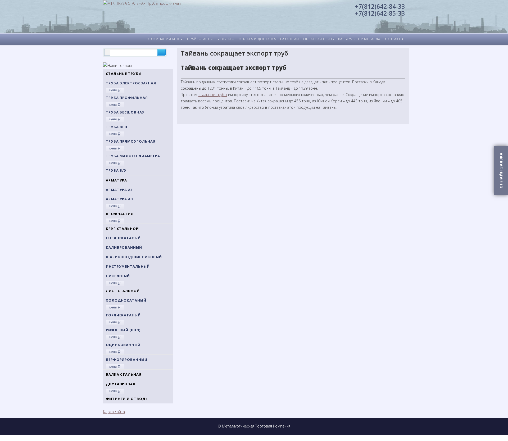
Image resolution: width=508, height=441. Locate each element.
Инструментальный (127, 266)
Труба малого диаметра (133, 155)
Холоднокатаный (126, 300)
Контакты (393, 39)
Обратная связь (318, 39)
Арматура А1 (119, 189)
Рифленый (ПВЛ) (123, 330)
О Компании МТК (163, 39)
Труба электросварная (131, 83)
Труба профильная (127, 97)
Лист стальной (123, 290)
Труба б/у (116, 170)
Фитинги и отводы (127, 398)
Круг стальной (122, 228)
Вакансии (289, 39)
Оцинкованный (123, 344)
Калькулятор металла (359, 39)
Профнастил (120, 213)
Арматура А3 (119, 199)
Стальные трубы (124, 73)
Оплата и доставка (257, 39)
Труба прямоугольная (131, 141)
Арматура (116, 180)
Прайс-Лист (198, 39)
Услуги (224, 39)
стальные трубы (212, 94)
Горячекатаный (123, 237)
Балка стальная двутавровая (124, 379)
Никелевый (118, 276)
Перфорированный (126, 359)
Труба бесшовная (125, 112)
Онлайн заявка (501, 170)
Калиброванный (124, 247)
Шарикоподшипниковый (134, 256)
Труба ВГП (116, 126)
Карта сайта (114, 411)
